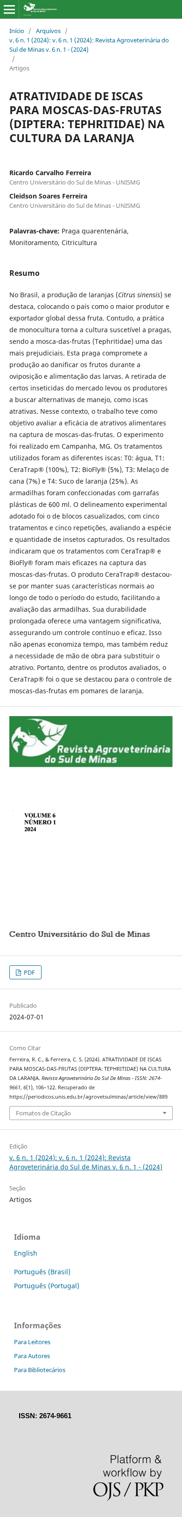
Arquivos (48, 31)
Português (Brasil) (42, 1271)
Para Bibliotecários (39, 1370)
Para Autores (32, 1356)
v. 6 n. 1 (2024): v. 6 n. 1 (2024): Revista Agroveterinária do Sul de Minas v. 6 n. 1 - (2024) (89, 45)
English (25, 1253)
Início (16, 31)
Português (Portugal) (46, 1285)
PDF (28, 972)
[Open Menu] (9, 9)
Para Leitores (32, 1342)
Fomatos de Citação (43, 1113)
